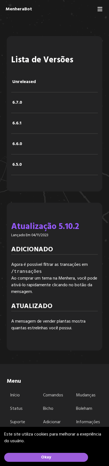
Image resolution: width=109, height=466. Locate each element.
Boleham (84, 408)
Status (16, 408)
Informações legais (88, 425)
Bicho (48, 408)
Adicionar (52, 422)
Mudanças (86, 395)
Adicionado (32, 249)
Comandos (53, 395)
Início (15, 395)
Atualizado (32, 306)
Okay (46, 457)
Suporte (17, 422)
